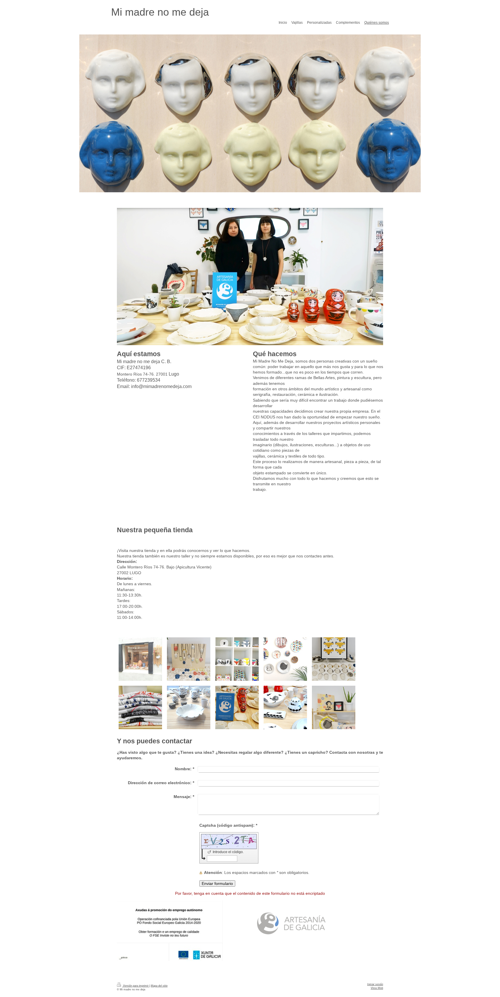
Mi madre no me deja (160, 12)
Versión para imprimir (135, 985)
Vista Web (377, 988)
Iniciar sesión (375, 984)
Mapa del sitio (159, 985)
